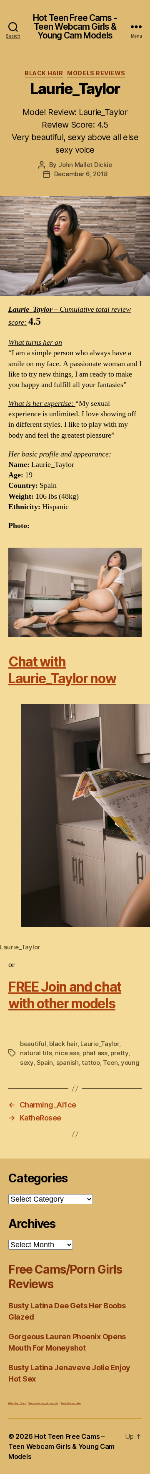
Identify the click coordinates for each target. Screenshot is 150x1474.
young (130, 1062)
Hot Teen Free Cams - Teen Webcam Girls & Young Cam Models (75, 26)
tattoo (91, 1062)
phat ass (95, 1053)
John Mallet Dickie (85, 165)
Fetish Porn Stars (16, 1403)
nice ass (67, 1053)
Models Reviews (96, 73)
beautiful (33, 1044)
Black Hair (44, 73)
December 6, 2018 (81, 174)
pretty (119, 1053)
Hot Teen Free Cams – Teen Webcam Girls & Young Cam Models (61, 1446)
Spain (45, 1062)
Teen (110, 1062)
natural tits (36, 1053)
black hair (63, 1044)
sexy (26, 1062)
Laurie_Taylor (99, 1044)
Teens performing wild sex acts (43, 1403)
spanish (67, 1062)
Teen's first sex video (71, 1403)
